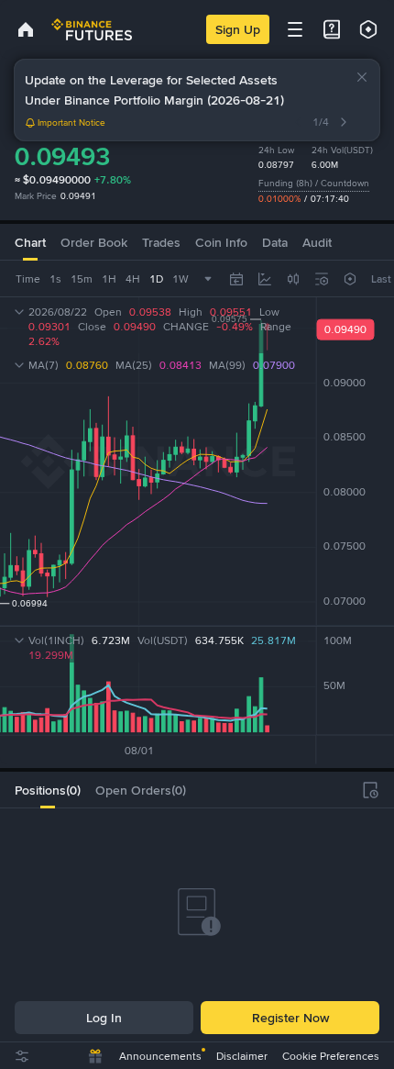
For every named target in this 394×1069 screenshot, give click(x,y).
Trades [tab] (161, 242)
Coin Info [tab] (221, 242)
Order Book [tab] (93, 242)
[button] (362, 77)
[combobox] (293, 279)
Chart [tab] (30, 242)
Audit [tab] (317, 242)
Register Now (290, 1017)
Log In (104, 1017)
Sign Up (237, 29)
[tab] (48, 790)
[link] (26, 29)
